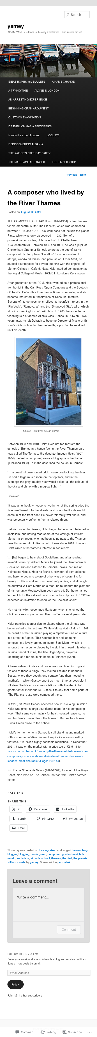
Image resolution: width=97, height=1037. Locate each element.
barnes (76, 850)
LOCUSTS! (53, 135)
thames (56, 858)
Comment (69, 929)
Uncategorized (47, 850)
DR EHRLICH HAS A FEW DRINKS (30, 126)
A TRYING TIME (18, 90)
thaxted (67, 858)
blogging (23, 854)
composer (54, 854)
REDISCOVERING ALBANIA (25, 144)
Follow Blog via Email (24, 954)
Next (85, 175)
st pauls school (40, 858)
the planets (80, 858)
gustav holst (70, 854)
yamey (15, 26)
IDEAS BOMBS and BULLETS (26, 81)
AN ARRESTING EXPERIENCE (27, 99)
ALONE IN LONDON (47, 90)
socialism (23, 858)
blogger (12, 854)
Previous (69, 175)
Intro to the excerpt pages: (24, 135)
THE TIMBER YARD (64, 162)
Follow (16, 984)
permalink (64, 862)
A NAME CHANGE (63, 81)
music (11, 858)
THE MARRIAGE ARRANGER (26, 162)
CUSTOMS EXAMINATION (24, 117)
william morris (16, 862)
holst (82, 854)
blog (85, 850)
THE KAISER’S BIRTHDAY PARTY (29, 153)
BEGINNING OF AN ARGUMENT (28, 108)
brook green (38, 854)
